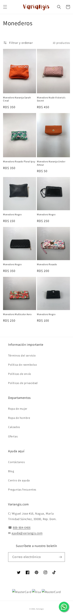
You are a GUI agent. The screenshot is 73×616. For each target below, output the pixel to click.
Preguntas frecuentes (22, 489)
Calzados (14, 427)
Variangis (40, 609)
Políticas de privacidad (23, 383)
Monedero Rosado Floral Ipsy (19, 161)
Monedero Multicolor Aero (17, 314)
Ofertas (13, 436)
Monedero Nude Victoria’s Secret (51, 99)
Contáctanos (16, 462)
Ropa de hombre (19, 418)
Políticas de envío (19, 374)
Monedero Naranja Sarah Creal (17, 99)
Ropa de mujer (17, 408)
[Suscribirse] (60, 557)
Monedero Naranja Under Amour (51, 163)
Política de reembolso (22, 364)
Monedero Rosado (47, 264)
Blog (11, 471)
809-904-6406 (21, 527)
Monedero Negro (12, 214)
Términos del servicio (22, 355)
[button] (5, 6)
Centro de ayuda (19, 480)
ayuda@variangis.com (27, 533)
